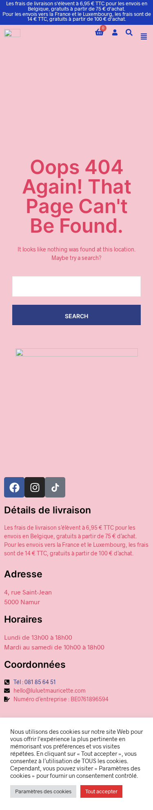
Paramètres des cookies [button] (43, 791)
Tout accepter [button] (101, 791)
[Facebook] (14, 487)
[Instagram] (34, 487)
